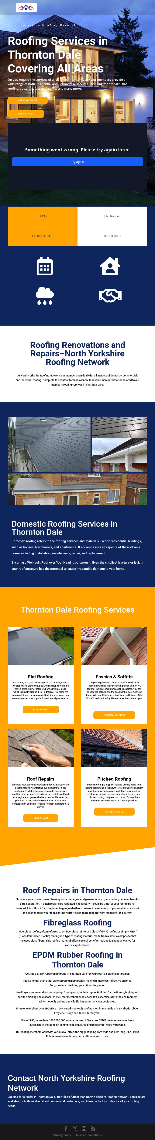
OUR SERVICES (26, 113)
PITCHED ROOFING (114, 811)
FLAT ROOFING (40, 709)
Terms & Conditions (89, 1135)
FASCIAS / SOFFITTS (114, 715)
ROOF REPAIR (41, 818)
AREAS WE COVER (27, 100)
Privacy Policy (62, 1135)
